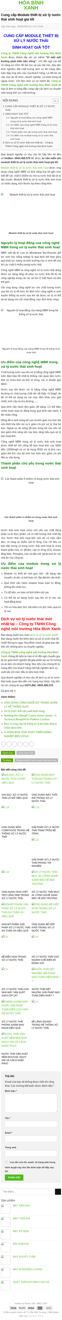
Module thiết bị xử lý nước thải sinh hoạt (24, 167)
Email (8, 1132)
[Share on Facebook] (9, 744)
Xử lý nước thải (25, 753)
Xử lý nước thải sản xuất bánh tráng (24, 711)
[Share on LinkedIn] (31, 744)
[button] (54, 101)
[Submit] (58, 1192)
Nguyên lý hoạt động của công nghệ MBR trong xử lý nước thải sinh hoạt (31, 119)
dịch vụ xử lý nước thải (43, 635)
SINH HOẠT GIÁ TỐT (16, 114)
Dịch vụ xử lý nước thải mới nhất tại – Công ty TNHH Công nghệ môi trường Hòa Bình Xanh (29, 144)
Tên (7, 1118)
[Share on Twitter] (14, 744)
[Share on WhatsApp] (3, 744)
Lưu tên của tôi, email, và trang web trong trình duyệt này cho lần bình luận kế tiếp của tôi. (30, 1167)
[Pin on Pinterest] (25, 744)
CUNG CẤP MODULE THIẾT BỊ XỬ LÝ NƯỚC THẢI (30, 108)
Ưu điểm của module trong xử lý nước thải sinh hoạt (31, 137)
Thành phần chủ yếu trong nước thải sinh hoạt (33, 132)
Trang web (10, 1147)
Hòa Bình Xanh (31, 5)
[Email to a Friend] (20, 744)
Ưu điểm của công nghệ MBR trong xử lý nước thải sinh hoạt (34, 127)
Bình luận (11, 1091)
